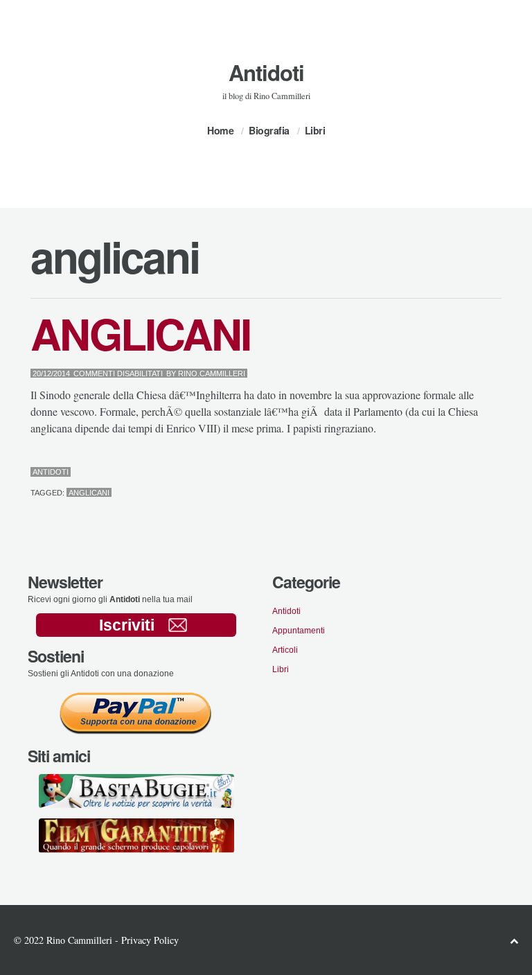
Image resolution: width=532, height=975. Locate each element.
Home (220, 130)
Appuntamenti (298, 630)
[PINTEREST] (476, 473)
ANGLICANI (140, 333)
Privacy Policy (150, 940)
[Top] (514, 940)
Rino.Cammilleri (211, 373)
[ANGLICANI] (465, 473)
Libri (315, 130)
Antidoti (266, 72)
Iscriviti (126, 625)
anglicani (89, 493)
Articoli (285, 650)
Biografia (269, 130)
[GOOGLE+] (498, 473)
